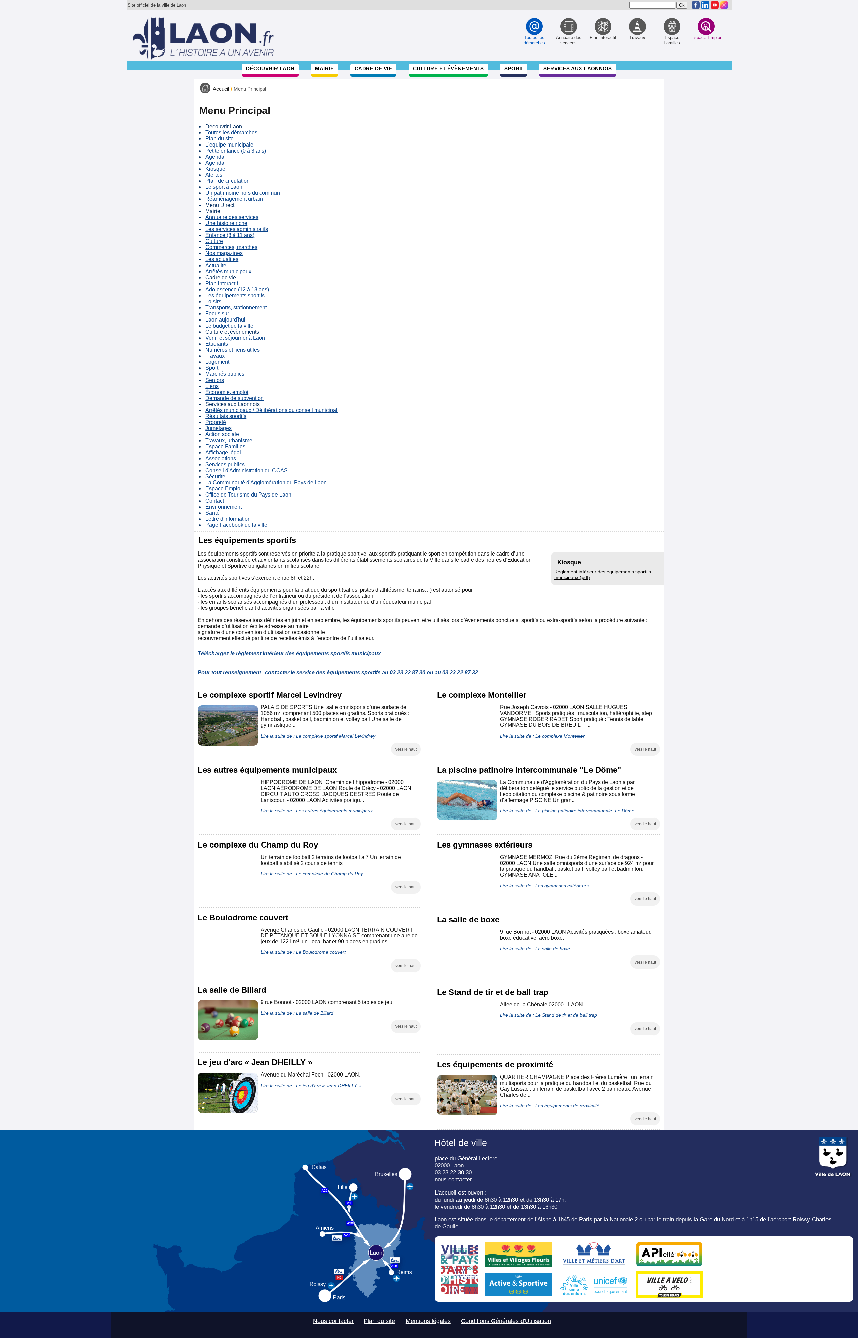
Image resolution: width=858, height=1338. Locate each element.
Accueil (221, 89)
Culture (214, 241)
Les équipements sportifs (235, 295)
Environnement (223, 507)
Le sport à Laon (223, 187)
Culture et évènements (448, 68)
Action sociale (222, 434)
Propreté (215, 422)
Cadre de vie (373, 68)
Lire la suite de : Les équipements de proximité (549, 1105)
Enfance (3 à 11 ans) (229, 235)
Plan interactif (221, 283)
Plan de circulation (227, 181)
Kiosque (215, 169)
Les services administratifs (236, 229)
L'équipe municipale (229, 145)
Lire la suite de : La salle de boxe (535, 948)
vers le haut (406, 749)
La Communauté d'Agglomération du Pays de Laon (266, 482)
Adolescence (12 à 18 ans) (237, 289)
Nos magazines (224, 253)
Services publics (225, 464)
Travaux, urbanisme (228, 440)
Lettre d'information (228, 519)
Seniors (214, 380)
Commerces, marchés (231, 247)
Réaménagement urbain (234, 199)
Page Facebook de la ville (236, 525)
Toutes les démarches (231, 132)
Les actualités (221, 259)
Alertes (213, 175)
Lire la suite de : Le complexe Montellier (542, 736)
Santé (212, 513)
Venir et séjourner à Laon (235, 338)
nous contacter (453, 1179)
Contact (214, 501)
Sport (513, 68)
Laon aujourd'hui (225, 320)
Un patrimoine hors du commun (242, 193)
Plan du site (219, 138)
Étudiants (216, 344)
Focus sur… (219, 313)
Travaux (215, 356)
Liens (212, 386)
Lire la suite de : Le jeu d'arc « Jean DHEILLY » (311, 1085)
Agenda (214, 157)
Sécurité (215, 476)
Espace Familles (225, 446)
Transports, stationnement (236, 307)
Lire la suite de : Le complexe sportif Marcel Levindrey (318, 736)
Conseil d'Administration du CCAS (246, 470)
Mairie (324, 68)
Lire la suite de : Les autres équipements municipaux (317, 810)
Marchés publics (224, 374)
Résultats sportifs (225, 416)
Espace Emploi (223, 488)
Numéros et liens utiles (232, 350)
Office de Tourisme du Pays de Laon (248, 495)
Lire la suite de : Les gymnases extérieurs (544, 885)
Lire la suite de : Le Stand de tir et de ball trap (548, 1015)
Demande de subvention (234, 398)
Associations (220, 458)
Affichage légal (223, 452)
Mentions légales (428, 1321)
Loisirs (213, 301)
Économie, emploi (226, 392)
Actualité (215, 265)
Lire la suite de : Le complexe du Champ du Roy (312, 873)
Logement (217, 362)
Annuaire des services (231, 217)
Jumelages (218, 428)
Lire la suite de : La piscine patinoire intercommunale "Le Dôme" (568, 810)
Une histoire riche (226, 223)
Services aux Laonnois (577, 68)
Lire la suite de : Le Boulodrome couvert (303, 952)
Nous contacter (333, 1321)
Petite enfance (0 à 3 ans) (235, 151)
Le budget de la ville (229, 326)
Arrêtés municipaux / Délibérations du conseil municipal (271, 410)
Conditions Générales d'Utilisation (506, 1321)
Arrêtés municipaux (228, 271)
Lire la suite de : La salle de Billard (297, 1013)
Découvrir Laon (270, 68)
